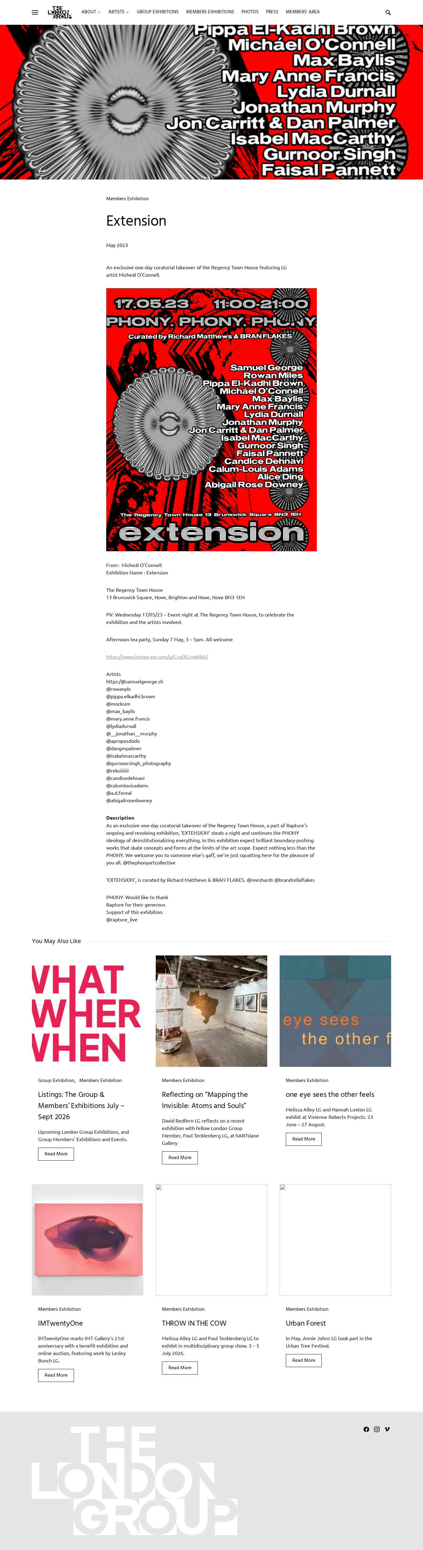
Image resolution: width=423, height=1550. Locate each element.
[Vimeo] (387, 1429)
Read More (56, 1154)
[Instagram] (377, 1429)
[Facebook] (366, 1429)
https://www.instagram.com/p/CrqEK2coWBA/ (157, 656)
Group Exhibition (56, 1081)
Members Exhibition (127, 199)
